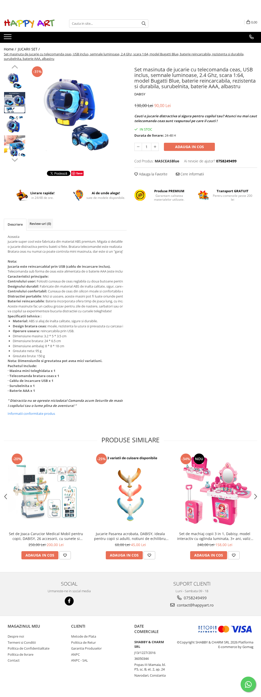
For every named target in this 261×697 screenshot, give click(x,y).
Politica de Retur (83, 642)
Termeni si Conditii (22, 642)
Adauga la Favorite (152, 174)
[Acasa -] (29, 23)
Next (14, 159)
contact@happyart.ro (195, 605)
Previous (14, 67)
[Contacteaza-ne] (251, 37)
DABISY (139, 94)
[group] (77, 114)
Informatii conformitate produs (31, 413)
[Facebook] (69, 601)
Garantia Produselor (86, 648)
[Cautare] (143, 23)
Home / (10, 49)
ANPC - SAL (79, 660)
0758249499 (195, 597)
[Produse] (8, 38)
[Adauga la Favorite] (65, 555)
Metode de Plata (83, 636)
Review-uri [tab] (40, 223)
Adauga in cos (189, 146)
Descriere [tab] (15, 224)
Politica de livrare (20, 654)
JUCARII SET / (29, 49)
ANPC (75, 654)
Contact (14, 660)
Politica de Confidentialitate (28, 648)
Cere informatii (191, 174)
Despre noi (16, 636)
